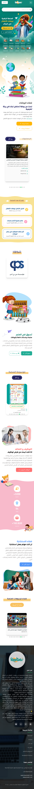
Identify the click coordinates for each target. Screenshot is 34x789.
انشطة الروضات (25, 128)
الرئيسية (30, 735)
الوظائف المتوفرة (25, 469)
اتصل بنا (30, 747)
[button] (24, 187)
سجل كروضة (25, 123)
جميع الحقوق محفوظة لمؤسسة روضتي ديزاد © (17, 784)
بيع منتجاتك (15, 353)
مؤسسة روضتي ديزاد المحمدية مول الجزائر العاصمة (18, 768)
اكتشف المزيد (8, 32)
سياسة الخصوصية (27, 755)
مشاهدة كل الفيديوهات (17, 605)
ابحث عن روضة (6, 28)
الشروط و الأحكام (27, 751)
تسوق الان (27, 353)
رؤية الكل (10, 139)
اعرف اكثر (27, 564)
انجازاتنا (30, 739)
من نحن (30, 743)
